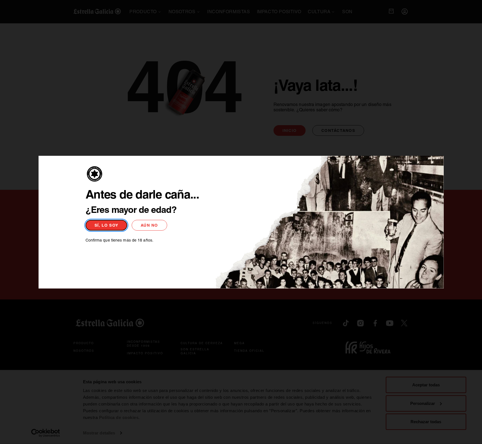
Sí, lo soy (106, 225)
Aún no (149, 225)
